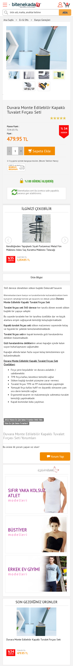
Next (64, 240)
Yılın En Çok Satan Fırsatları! (16, 423)
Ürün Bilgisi (37, 277)
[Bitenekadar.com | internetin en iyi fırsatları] (22, 4)
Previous (8, 240)
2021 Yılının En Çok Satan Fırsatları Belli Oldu (24, 420)
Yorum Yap (57, 457)
